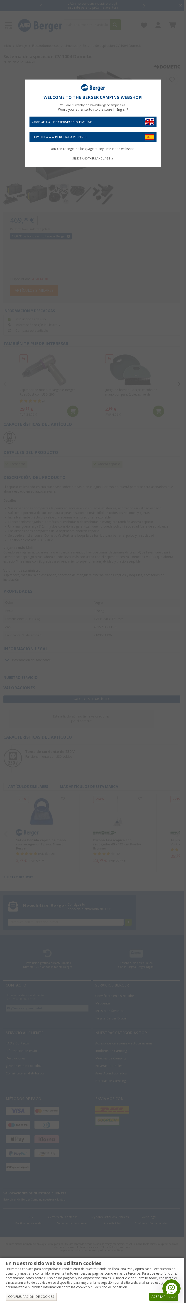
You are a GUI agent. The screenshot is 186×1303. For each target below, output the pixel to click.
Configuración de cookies (31, 1296)
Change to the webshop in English (62, 122)
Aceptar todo (164, 1296)
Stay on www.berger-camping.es (59, 137)
